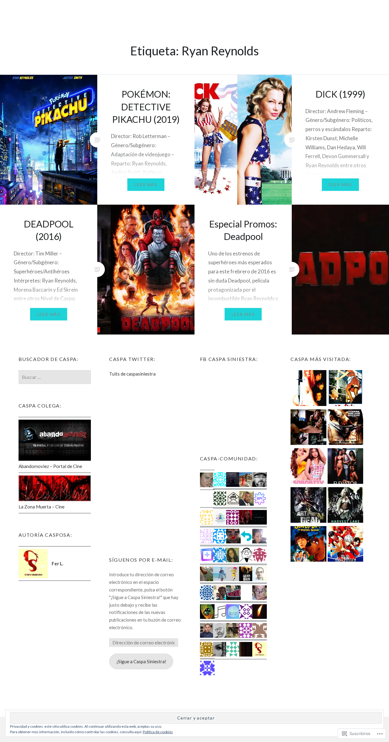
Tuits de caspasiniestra (132, 373)
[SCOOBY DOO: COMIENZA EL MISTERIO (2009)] (308, 545)
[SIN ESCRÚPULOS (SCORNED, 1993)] (308, 389)
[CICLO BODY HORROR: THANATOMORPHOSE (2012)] (345, 428)
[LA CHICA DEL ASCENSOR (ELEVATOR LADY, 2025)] (345, 467)
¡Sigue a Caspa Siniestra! (141, 661)
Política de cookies (158, 732)
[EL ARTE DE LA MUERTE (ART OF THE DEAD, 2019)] (308, 506)
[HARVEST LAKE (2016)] (345, 506)
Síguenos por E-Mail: (141, 560)
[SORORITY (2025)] (308, 467)
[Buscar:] (55, 377)
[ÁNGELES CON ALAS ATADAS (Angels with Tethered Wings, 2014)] (308, 428)
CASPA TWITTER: (132, 359)
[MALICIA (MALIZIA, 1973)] (345, 389)
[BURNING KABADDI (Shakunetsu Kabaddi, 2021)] (345, 545)
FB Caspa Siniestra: (229, 359)
